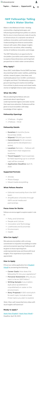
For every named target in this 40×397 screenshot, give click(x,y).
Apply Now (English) (11, 313)
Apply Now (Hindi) (26, 313)
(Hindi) (6, 267)
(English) (31, 265)
